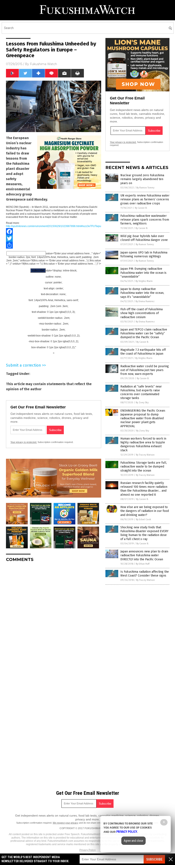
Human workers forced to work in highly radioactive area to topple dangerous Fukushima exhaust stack (143, 444)
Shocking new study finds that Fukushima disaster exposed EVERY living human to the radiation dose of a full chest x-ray (144, 533)
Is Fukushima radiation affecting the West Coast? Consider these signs (144, 573)
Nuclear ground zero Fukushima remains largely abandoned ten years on (142, 179)
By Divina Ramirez (145, 301)
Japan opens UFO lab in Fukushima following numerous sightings (143, 254)
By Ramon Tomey (145, 187)
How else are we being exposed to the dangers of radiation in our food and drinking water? (144, 511)
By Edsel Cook (143, 519)
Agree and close (133, 840)
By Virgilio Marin (144, 281)
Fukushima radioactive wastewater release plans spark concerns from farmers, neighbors (144, 219)
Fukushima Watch (43, 64)
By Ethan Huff (142, 563)
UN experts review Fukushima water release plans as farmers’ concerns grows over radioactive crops (144, 199)
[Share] (53, 245)
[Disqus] (53, 618)
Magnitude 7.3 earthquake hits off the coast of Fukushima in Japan (143, 351)
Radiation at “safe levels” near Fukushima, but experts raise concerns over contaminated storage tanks (141, 392)
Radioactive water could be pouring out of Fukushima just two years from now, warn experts (144, 370)
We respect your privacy (65, 822)
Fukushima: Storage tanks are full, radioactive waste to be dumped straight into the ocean (143, 466)
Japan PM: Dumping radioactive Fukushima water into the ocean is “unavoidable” (143, 272)
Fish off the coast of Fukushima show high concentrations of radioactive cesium (141, 313)
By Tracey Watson (145, 454)
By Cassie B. (141, 208)
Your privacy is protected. (23, 442)
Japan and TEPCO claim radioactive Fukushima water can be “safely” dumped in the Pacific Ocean (143, 333)
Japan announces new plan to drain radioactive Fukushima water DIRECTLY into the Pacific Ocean (144, 555)
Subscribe (154, 859)
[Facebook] (53, 231)
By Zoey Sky (142, 402)
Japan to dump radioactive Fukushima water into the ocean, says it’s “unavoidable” (142, 293)
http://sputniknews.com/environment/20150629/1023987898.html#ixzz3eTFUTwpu (53, 226)
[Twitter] (53, 238)
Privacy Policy (87, 850)
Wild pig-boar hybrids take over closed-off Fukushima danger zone (144, 238)
